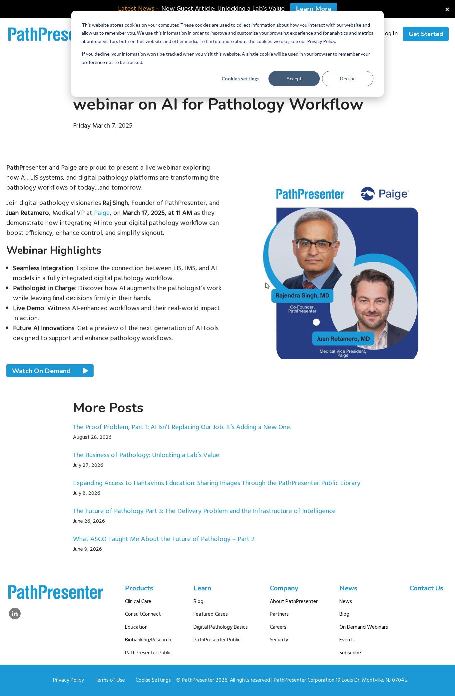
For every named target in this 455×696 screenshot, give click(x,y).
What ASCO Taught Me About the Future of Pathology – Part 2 (163, 539)
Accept (294, 78)
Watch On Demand (42, 370)
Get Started (426, 34)
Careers (278, 627)
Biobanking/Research (148, 640)
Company (284, 588)
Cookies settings (240, 78)
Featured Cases (211, 614)
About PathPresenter (294, 601)
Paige (102, 213)
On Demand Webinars (363, 627)
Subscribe (350, 653)
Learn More (313, 8)
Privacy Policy (68, 680)
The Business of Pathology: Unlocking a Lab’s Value (146, 455)
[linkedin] (15, 613)
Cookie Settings (153, 680)
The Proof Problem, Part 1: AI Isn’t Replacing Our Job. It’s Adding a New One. (182, 427)
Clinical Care (138, 601)
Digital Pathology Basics (221, 627)
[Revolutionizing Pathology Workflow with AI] (340, 267)
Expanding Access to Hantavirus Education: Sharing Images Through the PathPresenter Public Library (216, 483)
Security (279, 640)
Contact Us (426, 588)
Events (347, 640)
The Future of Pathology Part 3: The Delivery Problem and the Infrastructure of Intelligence (204, 511)
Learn (202, 588)
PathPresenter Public (148, 653)
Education (136, 627)
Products (139, 588)
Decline (348, 78)
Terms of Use (110, 680)
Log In (390, 34)
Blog (199, 601)
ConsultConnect (143, 614)
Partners (279, 614)
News (348, 588)
